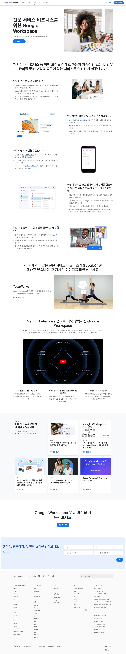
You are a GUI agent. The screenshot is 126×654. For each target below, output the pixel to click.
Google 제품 (51, 646)
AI (39, 3)
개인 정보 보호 (27, 646)
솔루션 (23, 3)
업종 (35, 3)
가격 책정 (45, 3)
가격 (55, 585)
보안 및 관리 (37, 585)
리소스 (53, 3)
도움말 (58, 646)
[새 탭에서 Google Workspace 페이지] (10, 3)
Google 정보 (42, 646)
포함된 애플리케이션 (20, 585)
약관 (35, 646)
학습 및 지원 (98, 585)
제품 (29, 3)
